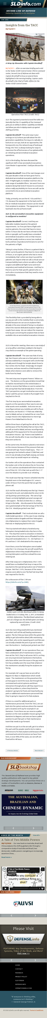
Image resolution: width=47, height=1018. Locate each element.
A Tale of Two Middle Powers (20, 839)
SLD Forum (19, 980)
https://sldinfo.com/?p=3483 (17, 582)
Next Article (38, 750)
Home (17, 965)
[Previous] (13, 828)
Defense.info (20, 984)
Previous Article (13, 750)
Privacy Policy (21, 977)
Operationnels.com (23, 988)
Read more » (6, 857)
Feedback (19, 973)
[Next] (33, 828)
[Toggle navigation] (5, 3)
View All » (39, 758)
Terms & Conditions (36, 1010)
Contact (19, 969)
